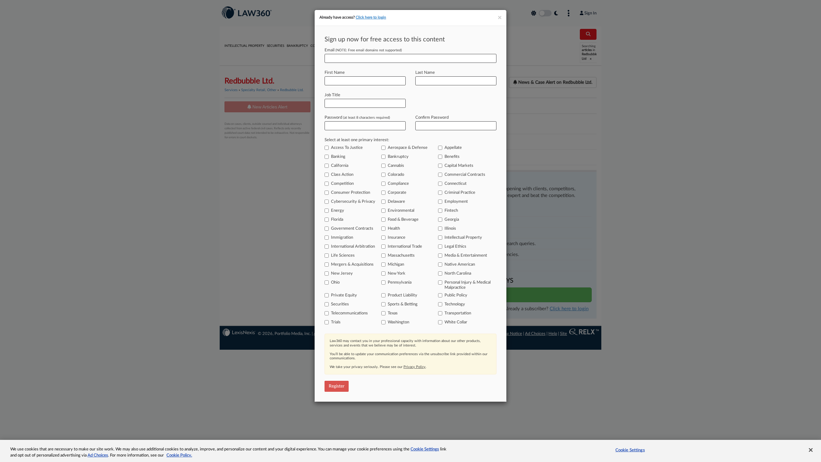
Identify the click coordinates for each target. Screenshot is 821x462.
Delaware (396, 202)
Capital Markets (458, 166)
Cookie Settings (424, 449)
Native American (459, 264)
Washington (398, 322)
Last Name (425, 73)
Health (394, 229)
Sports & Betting (403, 304)
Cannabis (396, 166)
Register (336, 386)
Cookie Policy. (179, 455)
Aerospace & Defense (407, 148)
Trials (336, 322)
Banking (338, 157)
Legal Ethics (455, 246)
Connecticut (455, 184)
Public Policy (455, 295)
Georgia (451, 220)
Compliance (398, 184)
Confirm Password (432, 118)
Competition (342, 184)
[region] (410, 451)
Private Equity (344, 295)
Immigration (342, 237)
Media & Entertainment (465, 255)
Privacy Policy (414, 367)
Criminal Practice (459, 193)
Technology (454, 304)
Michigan (396, 264)
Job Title (332, 95)
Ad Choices (98, 455)
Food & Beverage (403, 220)
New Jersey (342, 273)
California (339, 166)
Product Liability (402, 295)
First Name (335, 73)
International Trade (405, 246)
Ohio (335, 282)
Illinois (450, 229)
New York (396, 273)
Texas (393, 313)
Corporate (397, 193)
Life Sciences (343, 255)
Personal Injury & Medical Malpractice (467, 285)
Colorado (396, 175)
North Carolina (457, 273)
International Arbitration (353, 246)
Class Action (342, 175)
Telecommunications (349, 313)
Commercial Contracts (464, 175)
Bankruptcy (398, 157)
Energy (337, 211)
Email (363, 50)
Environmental (401, 211)
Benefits (452, 157)
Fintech (451, 211)
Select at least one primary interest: (357, 140)
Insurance (396, 237)
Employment (456, 202)
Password (357, 118)
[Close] (811, 450)
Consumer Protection (350, 193)
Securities (340, 304)
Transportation (457, 313)
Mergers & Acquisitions (352, 264)
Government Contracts (352, 229)
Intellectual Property (463, 237)
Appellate (453, 148)
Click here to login (371, 17)
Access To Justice (347, 148)
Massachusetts (401, 255)
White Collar (455, 322)
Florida (337, 220)
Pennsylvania (399, 282)
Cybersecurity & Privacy (353, 202)
